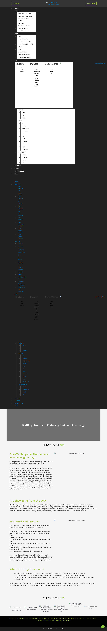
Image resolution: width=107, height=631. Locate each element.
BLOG (16, 173)
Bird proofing (21, 23)
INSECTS (21, 120)
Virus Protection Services (24, 25)
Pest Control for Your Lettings (25, 16)
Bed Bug (24, 126)
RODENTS (21, 110)
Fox (51, 73)
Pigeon (51, 68)
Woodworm (36, 86)
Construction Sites (22, 52)
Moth (36, 78)
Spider (36, 82)
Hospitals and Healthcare (24, 54)
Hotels (19, 36)
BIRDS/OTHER (22, 152)
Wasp (36, 84)
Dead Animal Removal (23, 31)
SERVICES (17, 11)
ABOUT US (18, 166)
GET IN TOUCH (19, 171)
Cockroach (36, 73)
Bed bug (37, 69)
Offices (20, 46)
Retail (19, 49)
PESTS (16, 60)
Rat (22, 69)
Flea (37, 75)
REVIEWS (17, 168)
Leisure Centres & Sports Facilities (26, 44)
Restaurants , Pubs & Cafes (24, 41)
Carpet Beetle (25, 128)
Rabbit (51, 71)
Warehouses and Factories (24, 57)
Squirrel (22, 71)
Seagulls (51, 69)
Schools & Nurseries (23, 39)
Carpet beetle (37, 71)
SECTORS (17, 34)
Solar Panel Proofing (23, 28)
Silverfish (37, 80)
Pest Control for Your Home (24, 13)
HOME (16, 8)
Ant (37, 68)
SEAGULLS (24, 157)
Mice (22, 68)
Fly (36, 77)
